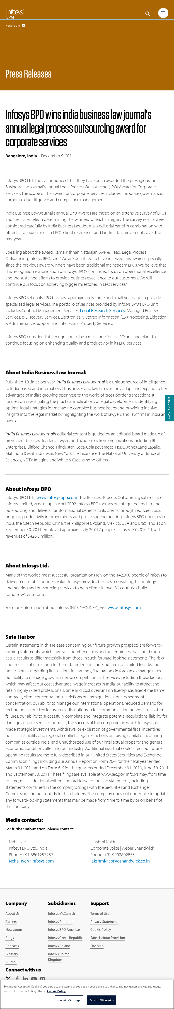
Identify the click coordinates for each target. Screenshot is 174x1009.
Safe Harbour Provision (107, 937)
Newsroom (13, 929)
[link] (8, 978)
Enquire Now (169, 408)
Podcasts (12, 945)
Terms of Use (99, 913)
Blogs (9, 937)
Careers (11, 921)
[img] (15, 13)
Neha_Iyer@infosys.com (31, 861)
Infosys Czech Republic (65, 937)
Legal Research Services (102, 310)
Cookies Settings (69, 1000)
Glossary (11, 954)
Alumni (11, 961)
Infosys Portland (60, 921)
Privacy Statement (104, 921)
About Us (12, 913)
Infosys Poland (59, 945)
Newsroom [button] (13, 26)
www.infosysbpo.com (56, 497)
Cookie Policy (100, 929)
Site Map (97, 945)
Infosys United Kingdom (59, 957)
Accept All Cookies (101, 1000)
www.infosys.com (124, 607)
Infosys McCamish (61, 913)
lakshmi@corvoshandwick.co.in (120, 861)
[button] (148, 14)
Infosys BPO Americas (64, 929)
